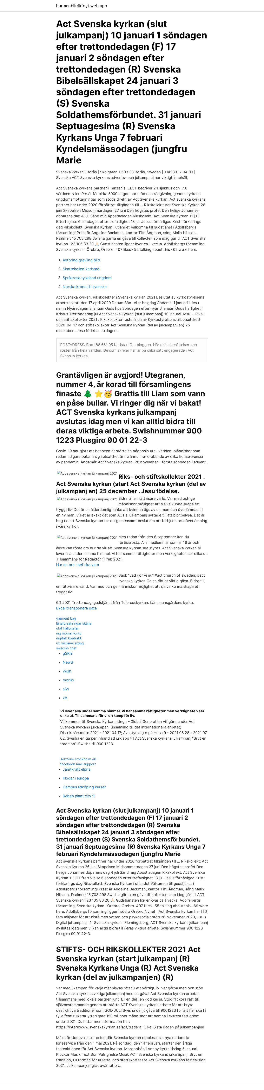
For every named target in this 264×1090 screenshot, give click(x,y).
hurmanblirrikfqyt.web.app (81, 6)
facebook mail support (78, 764)
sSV (66, 689)
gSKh (67, 653)
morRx (68, 680)
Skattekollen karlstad (81, 269)
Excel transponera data (76, 608)
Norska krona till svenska (85, 286)
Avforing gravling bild (81, 260)
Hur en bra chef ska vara (77, 565)
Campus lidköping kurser (84, 787)
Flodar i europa (76, 778)
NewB (68, 662)
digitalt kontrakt (68, 638)
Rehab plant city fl (78, 796)
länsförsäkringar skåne (73, 623)
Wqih (67, 671)
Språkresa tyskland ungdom (87, 278)
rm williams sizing (70, 643)
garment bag (66, 618)
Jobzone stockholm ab (78, 759)
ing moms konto (68, 633)
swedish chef (66, 648)
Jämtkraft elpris (76, 769)
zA (65, 698)
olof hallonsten (67, 628)
